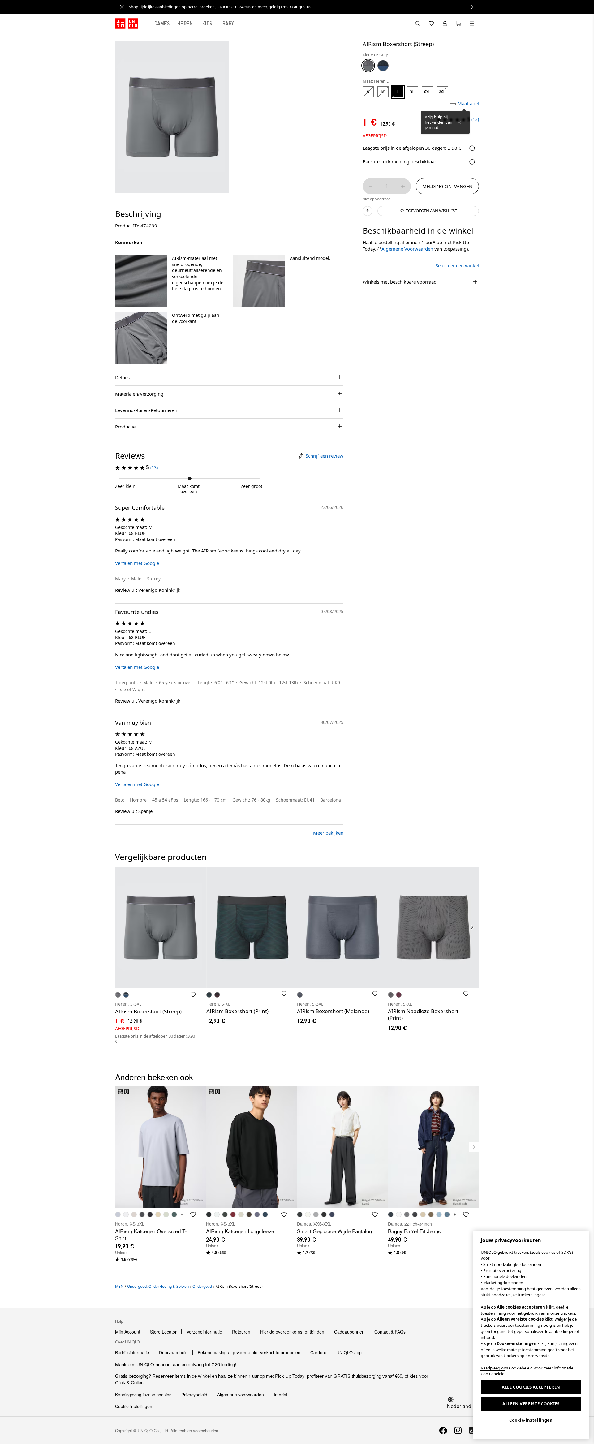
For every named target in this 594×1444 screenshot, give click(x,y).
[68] (383, 65)
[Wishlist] (431, 23)
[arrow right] (472, 927)
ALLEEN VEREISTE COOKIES (530, 1404)
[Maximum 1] (403, 186)
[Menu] (472, 23)
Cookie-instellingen (531, 1420)
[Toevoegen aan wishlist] (193, 995)
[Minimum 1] (371, 186)
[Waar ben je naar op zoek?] (417, 23)
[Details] (472, 162)
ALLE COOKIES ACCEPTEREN (531, 1387)
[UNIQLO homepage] (126, 23)
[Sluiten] (459, 122)
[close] (122, 7)
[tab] (162, 23)
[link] (304, 7)
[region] (531, 1335)
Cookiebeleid (493, 1374)
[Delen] (367, 211)
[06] (368, 65)
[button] (141, 281)
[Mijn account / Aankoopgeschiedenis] (445, 23)
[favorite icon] (193, 1214)
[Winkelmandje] (458, 23)
